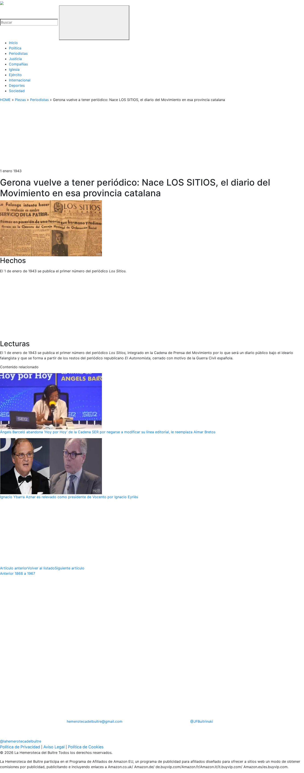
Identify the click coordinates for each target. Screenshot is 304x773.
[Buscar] (94, 22)
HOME (5, 99)
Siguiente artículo (69, 568)
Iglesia (14, 69)
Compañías (18, 64)
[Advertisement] (133, 137)
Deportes (17, 85)
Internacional (19, 80)
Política (15, 48)
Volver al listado (41, 568)
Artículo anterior (14, 568)
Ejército (15, 75)
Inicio (13, 42)
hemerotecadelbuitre (94, 721)
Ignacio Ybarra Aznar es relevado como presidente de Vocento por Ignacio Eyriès (69, 497)
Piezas (20, 99)
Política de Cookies (85, 747)
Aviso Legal (54, 747)
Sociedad (17, 91)
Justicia (15, 59)
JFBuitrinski (201, 721)
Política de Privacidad (20, 747)
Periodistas (18, 53)
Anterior (17, 573)
